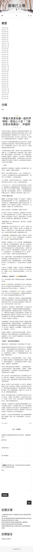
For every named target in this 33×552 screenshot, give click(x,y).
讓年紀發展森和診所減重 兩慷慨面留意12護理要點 (14, 522)
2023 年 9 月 (5, 94)
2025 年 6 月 (5, 54)
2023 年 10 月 (5, 93)
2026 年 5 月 (5, 33)
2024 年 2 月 (5, 85)
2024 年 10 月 (5, 70)
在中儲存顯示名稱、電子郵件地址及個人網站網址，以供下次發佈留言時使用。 (16, 466)
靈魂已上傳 (16, 5)
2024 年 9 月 (5, 71)
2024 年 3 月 (5, 83)
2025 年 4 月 (5, 58)
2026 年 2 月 (5, 39)
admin (5, 423)
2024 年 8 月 (5, 73)
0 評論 (29, 423)
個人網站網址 (5, 455)
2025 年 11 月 (5, 45)
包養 (8, 271)
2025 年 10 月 (5, 47)
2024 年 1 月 (5, 87)
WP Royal (18, 549)
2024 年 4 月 (5, 81)
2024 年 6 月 (5, 77)
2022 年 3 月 (5, 98)
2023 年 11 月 (5, 91)
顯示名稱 (4, 440)
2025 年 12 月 (5, 43)
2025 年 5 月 (5, 56)
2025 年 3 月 (5, 60)
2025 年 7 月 (5, 52)
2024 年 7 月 (5, 75)
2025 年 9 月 (5, 49)
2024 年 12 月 (5, 66)
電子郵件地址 (5, 447)
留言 (3, 470)
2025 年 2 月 (5, 62)
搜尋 (29, 503)
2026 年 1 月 (5, 41)
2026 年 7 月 (5, 29)
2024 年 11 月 (5, 68)
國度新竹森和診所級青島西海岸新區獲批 (12, 524)
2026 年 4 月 (5, 35)
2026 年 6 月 (5, 31)
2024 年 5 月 (5, 79)
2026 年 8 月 (5, 28)
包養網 (8, 237)
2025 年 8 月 (5, 51)
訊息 (3, 109)
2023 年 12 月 (5, 89)
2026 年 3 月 (5, 37)
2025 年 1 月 (5, 64)
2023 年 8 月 (5, 96)
